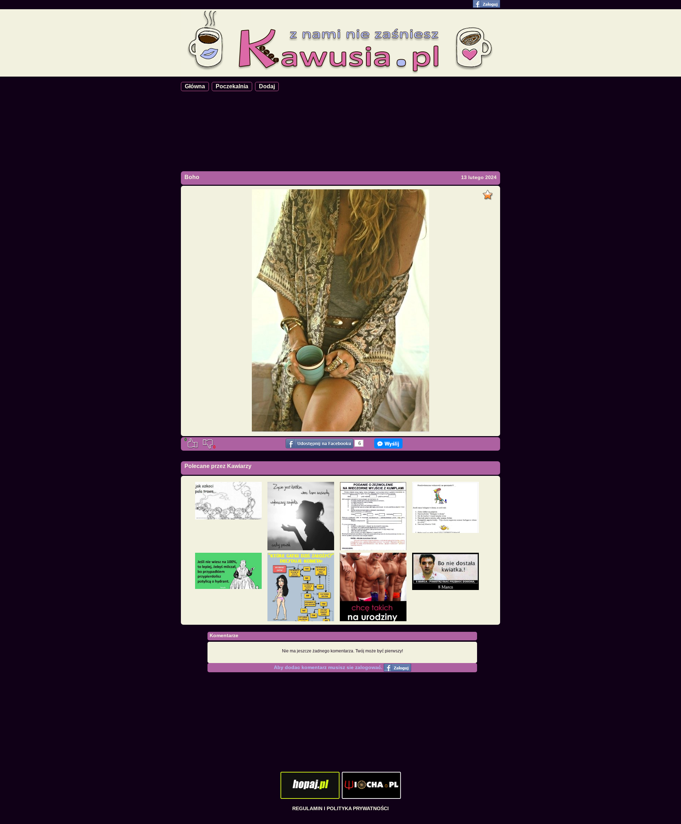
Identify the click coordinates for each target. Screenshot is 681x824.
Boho (191, 177)
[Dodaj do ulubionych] (488, 193)
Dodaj (267, 86)
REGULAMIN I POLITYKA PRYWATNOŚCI (340, 808)
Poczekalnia (232, 86)
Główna (195, 86)
